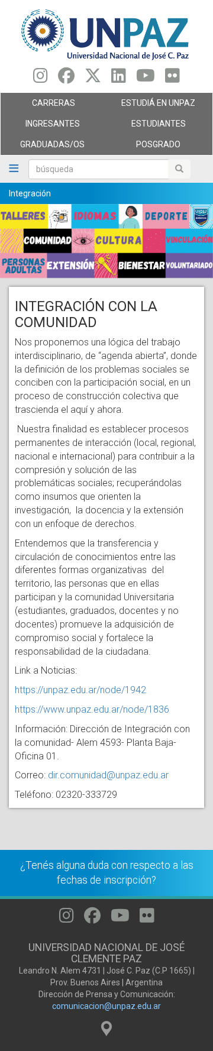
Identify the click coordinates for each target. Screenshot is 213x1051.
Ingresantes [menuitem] (40, 126)
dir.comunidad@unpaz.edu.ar (108, 775)
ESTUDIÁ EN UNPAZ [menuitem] (150, 106)
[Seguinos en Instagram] (40, 78)
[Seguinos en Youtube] (145, 78)
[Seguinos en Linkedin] (118, 78)
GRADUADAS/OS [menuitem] (43, 147)
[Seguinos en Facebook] (66, 78)
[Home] (106, 34)
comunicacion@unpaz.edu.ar (106, 1006)
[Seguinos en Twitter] (93, 78)
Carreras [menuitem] (38, 106)
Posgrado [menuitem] (143, 147)
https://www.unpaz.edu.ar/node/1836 (92, 709)
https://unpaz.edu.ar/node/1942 (80, 690)
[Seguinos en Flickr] (172, 78)
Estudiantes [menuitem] (146, 126)
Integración (30, 193)
